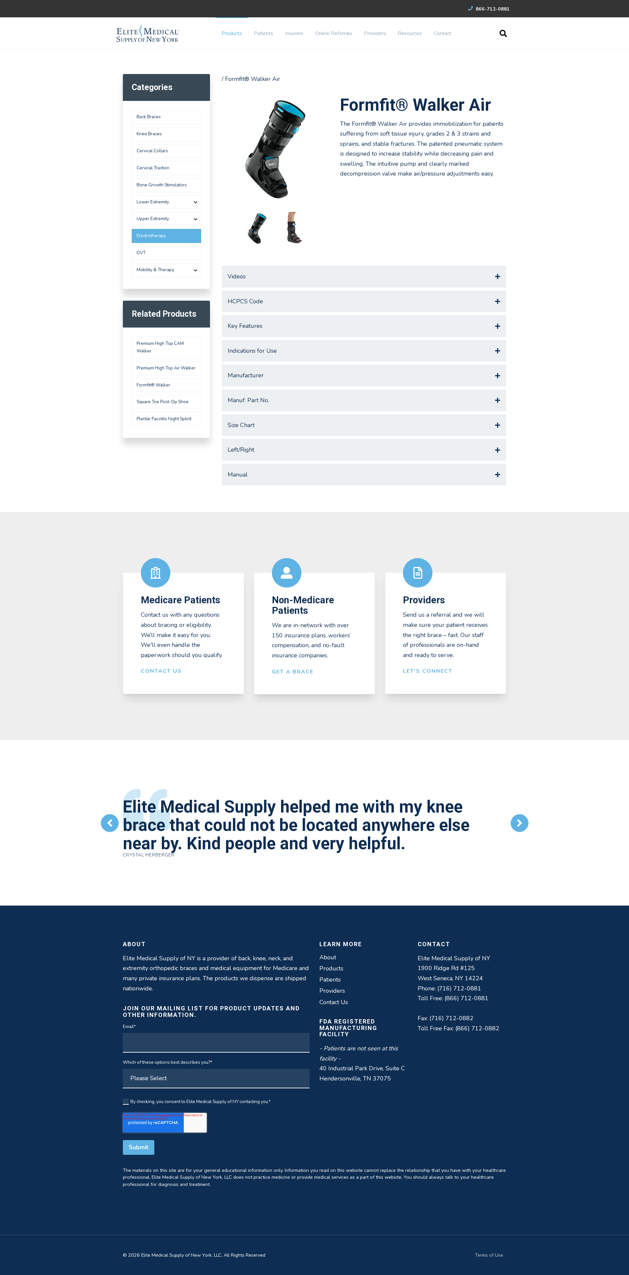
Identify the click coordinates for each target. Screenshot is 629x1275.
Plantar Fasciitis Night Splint (164, 419)
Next (519, 823)
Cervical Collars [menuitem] (152, 151)
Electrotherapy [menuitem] (151, 236)
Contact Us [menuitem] (333, 1002)
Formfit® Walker (153, 385)
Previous (110, 823)
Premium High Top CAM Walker (160, 347)
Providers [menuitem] (375, 33)
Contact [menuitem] (442, 33)
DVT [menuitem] (141, 253)
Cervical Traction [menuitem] (153, 168)
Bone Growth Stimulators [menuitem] (162, 185)
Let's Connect (427, 671)
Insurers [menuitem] (294, 33)
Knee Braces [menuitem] (149, 134)
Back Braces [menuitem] (149, 117)
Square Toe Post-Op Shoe (163, 402)
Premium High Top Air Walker (166, 368)
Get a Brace (293, 671)
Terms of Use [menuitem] (489, 1255)
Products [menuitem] (231, 33)
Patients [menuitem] (263, 33)
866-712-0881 (492, 9)
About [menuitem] (327, 957)
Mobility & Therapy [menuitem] (155, 270)
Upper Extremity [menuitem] (153, 219)
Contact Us (161, 671)
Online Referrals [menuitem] (333, 33)
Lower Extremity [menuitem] (153, 202)
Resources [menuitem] (410, 33)
